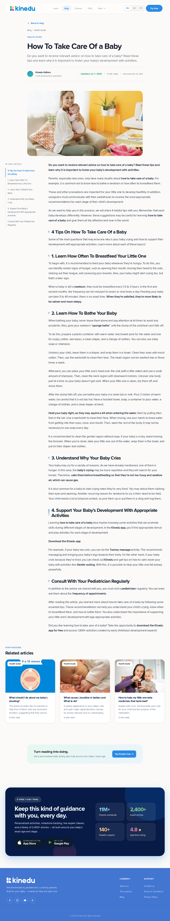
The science (126, 891)
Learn (55, 8)
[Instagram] (17, 900)
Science (78, 8)
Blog (66, 8)
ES (134, 8)
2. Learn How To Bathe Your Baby (20, 191)
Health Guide (40, 30)
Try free (154, 8)
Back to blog (37, 23)
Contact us (149, 886)
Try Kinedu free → (124, 754)
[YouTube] (25, 900)
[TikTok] (33, 900)
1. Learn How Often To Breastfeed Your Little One (19, 182)
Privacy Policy (151, 897)
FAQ (90, 8)
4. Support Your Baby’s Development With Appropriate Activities (22, 212)
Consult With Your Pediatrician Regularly (21, 223)
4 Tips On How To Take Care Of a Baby (21, 172)
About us (124, 886)
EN (127, 8)
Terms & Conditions (153, 891)
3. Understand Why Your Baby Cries (21, 200)
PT (141, 8)
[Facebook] (10, 900)
